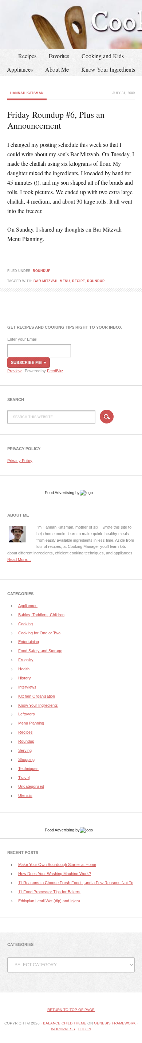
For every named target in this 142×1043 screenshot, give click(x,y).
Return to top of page (71, 1010)
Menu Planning (31, 723)
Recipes (27, 56)
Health (23, 669)
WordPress (63, 1029)
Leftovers (26, 714)
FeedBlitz (55, 371)
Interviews (27, 687)
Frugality (25, 660)
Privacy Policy (19, 460)
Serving (25, 750)
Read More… (19, 559)
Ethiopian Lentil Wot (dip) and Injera (49, 901)
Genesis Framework (115, 1023)
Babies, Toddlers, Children (41, 615)
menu (65, 281)
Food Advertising (59, 492)
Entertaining (28, 641)
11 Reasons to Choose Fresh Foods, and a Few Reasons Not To (75, 882)
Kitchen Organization (36, 696)
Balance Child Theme (64, 1023)
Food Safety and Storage (40, 651)
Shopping (26, 759)
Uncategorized (31, 786)
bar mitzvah (45, 281)
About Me (57, 69)
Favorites (59, 56)
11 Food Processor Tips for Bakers (49, 892)
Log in (84, 1029)
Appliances (20, 69)
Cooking (25, 624)
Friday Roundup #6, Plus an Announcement (55, 120)
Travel (23, 777)
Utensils (25, 795)
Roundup (41, 271)
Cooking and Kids (103, 56)
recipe (78, 281)
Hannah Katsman (27, 93)
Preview (14, 371)
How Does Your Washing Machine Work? (54, 873)
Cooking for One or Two (39, 633)
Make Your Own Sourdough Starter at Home (57, 864)
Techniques (28, 768)
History (24, 678)
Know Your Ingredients (108, 69)
